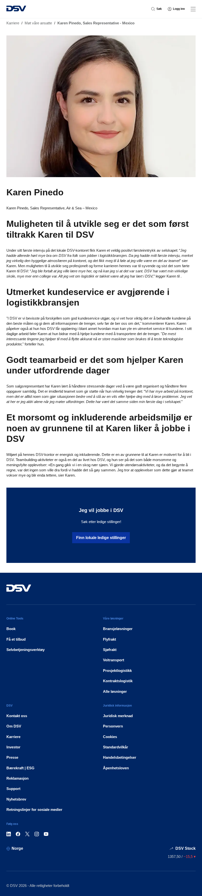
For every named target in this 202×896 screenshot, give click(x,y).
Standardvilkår (115, 747)
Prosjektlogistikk (117, 670)
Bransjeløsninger (118, 629)
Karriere (12, 23)
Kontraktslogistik (118, 681)
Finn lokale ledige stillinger (101, 538)
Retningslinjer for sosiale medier (34, 809)
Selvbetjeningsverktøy (25, 650)
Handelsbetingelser (119, 757)
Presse (12, 757)
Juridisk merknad (118, 716)
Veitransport (113, 660)
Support (13, 789)
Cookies (110, 737)
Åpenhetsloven (116, 768)
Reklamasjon (17, 778)
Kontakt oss (16, 716)
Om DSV (13, 726)
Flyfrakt (109, 639)
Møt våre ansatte (38, 23)
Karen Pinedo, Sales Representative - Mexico (96, 23)
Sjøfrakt (110, 650)
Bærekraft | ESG (20, 768)
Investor (13, 747)
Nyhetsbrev (16, 799)
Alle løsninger (115, 691)
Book (11, 629)
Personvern (113, 726)
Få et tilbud (16, 639)
